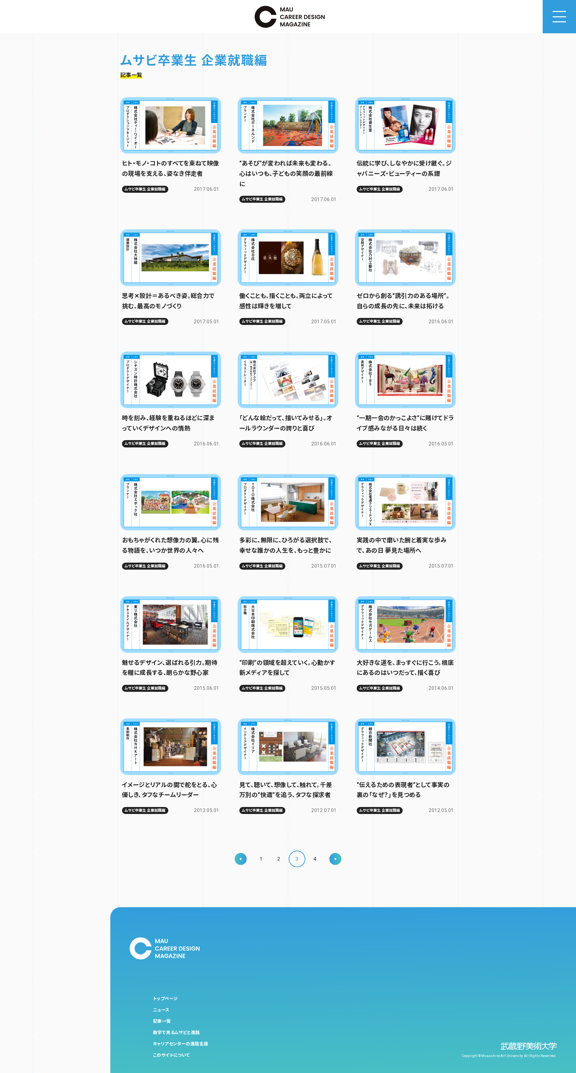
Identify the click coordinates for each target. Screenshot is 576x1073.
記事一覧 (162, 1021)
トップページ (165, 998)
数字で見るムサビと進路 (176, 1032)
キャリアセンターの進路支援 (180, 1043)
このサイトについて (171, 1055)
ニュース (161, 1009)
